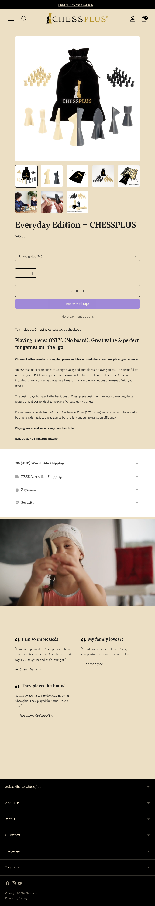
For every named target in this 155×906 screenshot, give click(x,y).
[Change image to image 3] (77, 176)
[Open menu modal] (11, 18)
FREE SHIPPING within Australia (75, 4)
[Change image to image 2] (52, 176)
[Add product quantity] (19, 273)
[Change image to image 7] (52, 202)
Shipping (41, 329)
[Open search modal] (24, 18)
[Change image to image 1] (26, 176)
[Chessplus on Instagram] (13, 884)
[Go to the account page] (132, 18)
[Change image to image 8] (77, 202)
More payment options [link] (77, 316)
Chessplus (31, 893)
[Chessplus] (77, 19)
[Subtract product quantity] (32, 273)
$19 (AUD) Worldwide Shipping (39, 463)
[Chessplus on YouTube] (19, 884)
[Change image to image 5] (129, 176)
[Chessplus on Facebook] (7, 884)
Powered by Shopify (16, 898)
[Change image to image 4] (103, 176)
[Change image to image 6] (26, 202)
